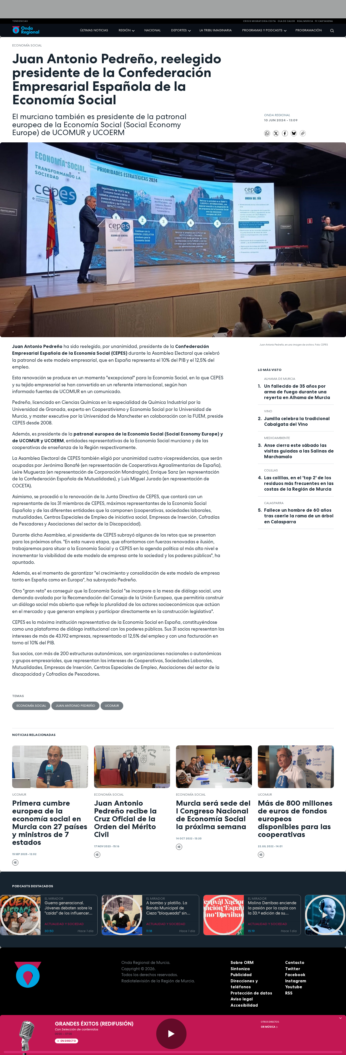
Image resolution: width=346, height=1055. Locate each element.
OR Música (268, 1027)
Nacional (152, 30)
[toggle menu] (134, 30)
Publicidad (241, 974)
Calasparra (274, 503)
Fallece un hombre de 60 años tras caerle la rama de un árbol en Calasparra (299, 515)
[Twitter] (276, 133)
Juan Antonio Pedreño (75, 706)
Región (125, 30)
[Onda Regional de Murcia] (25, 30)
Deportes (179, 30)
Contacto (294, 962)
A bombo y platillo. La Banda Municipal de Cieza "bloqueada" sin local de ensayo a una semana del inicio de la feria (167, 908)
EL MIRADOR (54, 898)
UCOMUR (112, 706)
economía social (27, 45)
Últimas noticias (94, 30)
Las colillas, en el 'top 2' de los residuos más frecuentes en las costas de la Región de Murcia (299, 483)
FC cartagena (324, 21)
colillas (271, 470)
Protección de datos (251, 993)
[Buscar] (330, 30)
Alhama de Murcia (279, 379)
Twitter (292, 968)
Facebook (295, 974)
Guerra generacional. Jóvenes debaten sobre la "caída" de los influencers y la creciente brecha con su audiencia (68, 908)
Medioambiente (277, 438)
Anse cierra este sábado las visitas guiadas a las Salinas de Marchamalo (299, 451)
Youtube (293, 986)
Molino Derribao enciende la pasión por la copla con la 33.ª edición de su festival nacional (272, 908)
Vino (268, 411)
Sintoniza (240, 968)
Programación (308, 30)
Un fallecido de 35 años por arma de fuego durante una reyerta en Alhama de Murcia (297, 391)
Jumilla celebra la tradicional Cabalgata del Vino (297, 421)
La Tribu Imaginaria (215, 30)
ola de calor (286, 21)
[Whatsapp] (267, 133)
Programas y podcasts (262, 30)
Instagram (295, 980)
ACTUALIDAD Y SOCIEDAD (64, 924)
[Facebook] (285, 133)
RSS (288, 993)
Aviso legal (242, 999)
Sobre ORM (242, 962)
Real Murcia (305, 21)
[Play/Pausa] (171, 1034)
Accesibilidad (244, 1005)
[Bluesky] (294, 133)
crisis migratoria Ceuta (259, 21)
